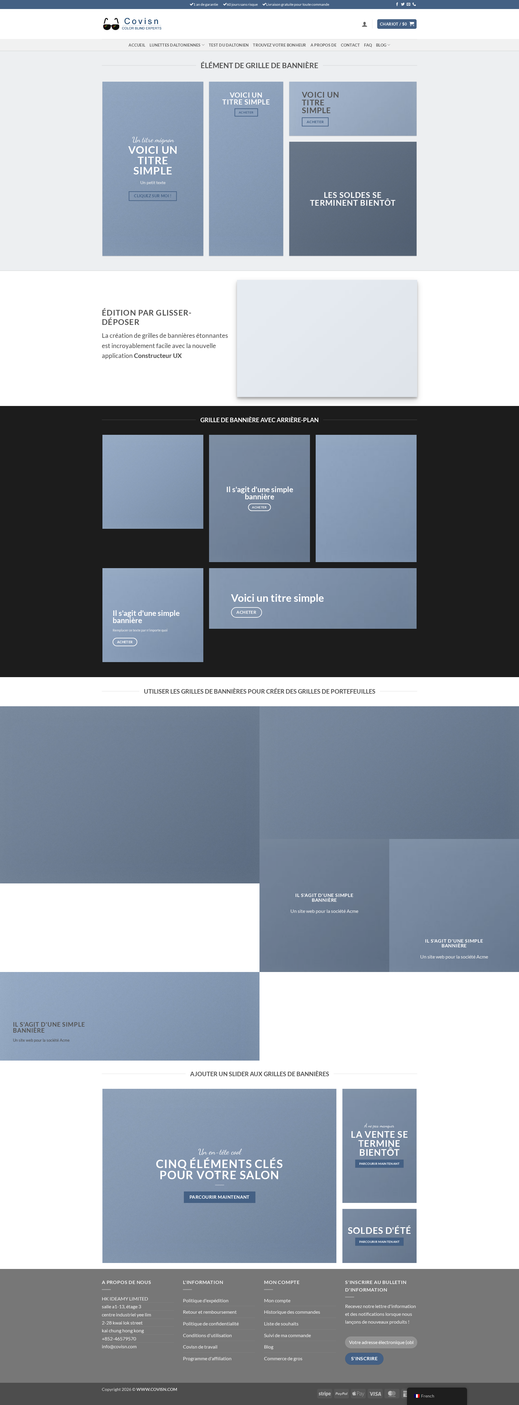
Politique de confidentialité (211, 1323)
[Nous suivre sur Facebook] (397, 4)
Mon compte (277, 1300)
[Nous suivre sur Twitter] (403, 4)
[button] (365, 24)
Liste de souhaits (281, 1323)
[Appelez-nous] (414, 4)
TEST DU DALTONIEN (229, 45)
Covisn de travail (200, 1346)
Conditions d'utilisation (207, 1335)
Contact (350, 45)
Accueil (137, 45)
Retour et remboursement (210, 1312)
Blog (381, 45)
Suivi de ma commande (287, 1335)
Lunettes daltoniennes (175, 45)
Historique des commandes (292, 1312)
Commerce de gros (283, 1358)
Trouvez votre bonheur (279, 45)
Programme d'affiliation (207, 1358)
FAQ (368, 45)
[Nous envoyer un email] (408, 4)
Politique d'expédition (206, 1300)
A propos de (324, 45)
